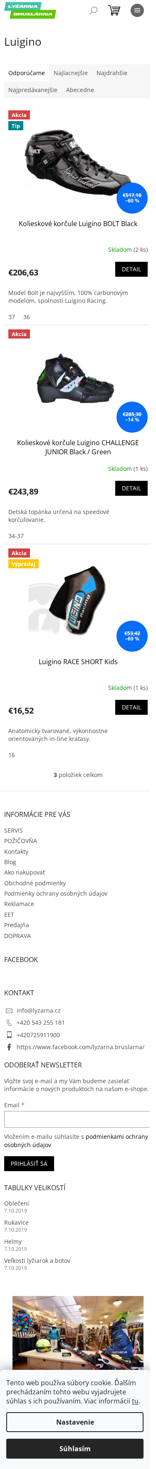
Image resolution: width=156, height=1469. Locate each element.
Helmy (13, 1241)
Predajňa (16, 925)
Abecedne (80, 90)
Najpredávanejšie (32, 90)
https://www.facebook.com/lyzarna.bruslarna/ (80, 1047)
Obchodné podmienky (35, 883)
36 (26, 317)
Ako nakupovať (24, 872)
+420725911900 (38, 1035)
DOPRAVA (17, 936)
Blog (10, 862)
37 (11, 317)
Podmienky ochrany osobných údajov (55, 893)
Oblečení (16, 1203)
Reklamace (19, 904)
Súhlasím (75, 1448)
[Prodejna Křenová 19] (78, 1339)
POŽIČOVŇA (20, 841)
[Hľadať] (93, 10)
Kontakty (16, 851)
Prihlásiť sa (29, 1163)
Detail (131, 269)
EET (9, 914)
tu (135, 1401)
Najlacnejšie (71, 73)
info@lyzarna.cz (39, 1010)
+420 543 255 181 (41, 1022)
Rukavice (16, 1222)
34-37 (16, 536)
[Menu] (137, 10)
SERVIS (13, 830)
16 (11, 755)
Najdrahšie (112, 73)
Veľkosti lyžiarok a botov (37, 1260)
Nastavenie (75, 1422)
